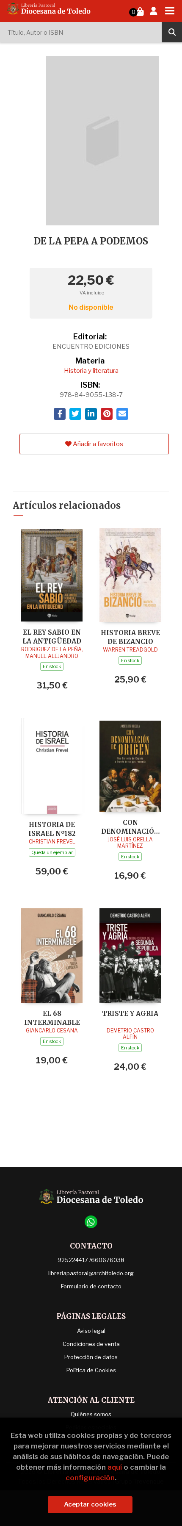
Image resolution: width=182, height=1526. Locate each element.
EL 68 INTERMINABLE (52, 1018)
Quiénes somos (91, 1414)
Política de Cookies (91, 1370)
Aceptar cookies (90, 1504)
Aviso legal (91, 1330)
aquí (115, 1467)
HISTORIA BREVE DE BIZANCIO (130, 637)
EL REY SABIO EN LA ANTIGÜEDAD (51, 636)
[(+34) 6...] (91, 1221)
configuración (90, 1477)
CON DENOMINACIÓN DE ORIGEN (130, 826)
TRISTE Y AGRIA (130, 1014)
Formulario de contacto (91, 1286)
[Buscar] (172, 32)
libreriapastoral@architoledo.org (91, 1273)
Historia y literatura (91, 371)
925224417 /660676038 (91, 1260)
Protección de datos (91, 1357)
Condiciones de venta (91, 1343)
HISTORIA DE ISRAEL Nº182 (51, 829)
